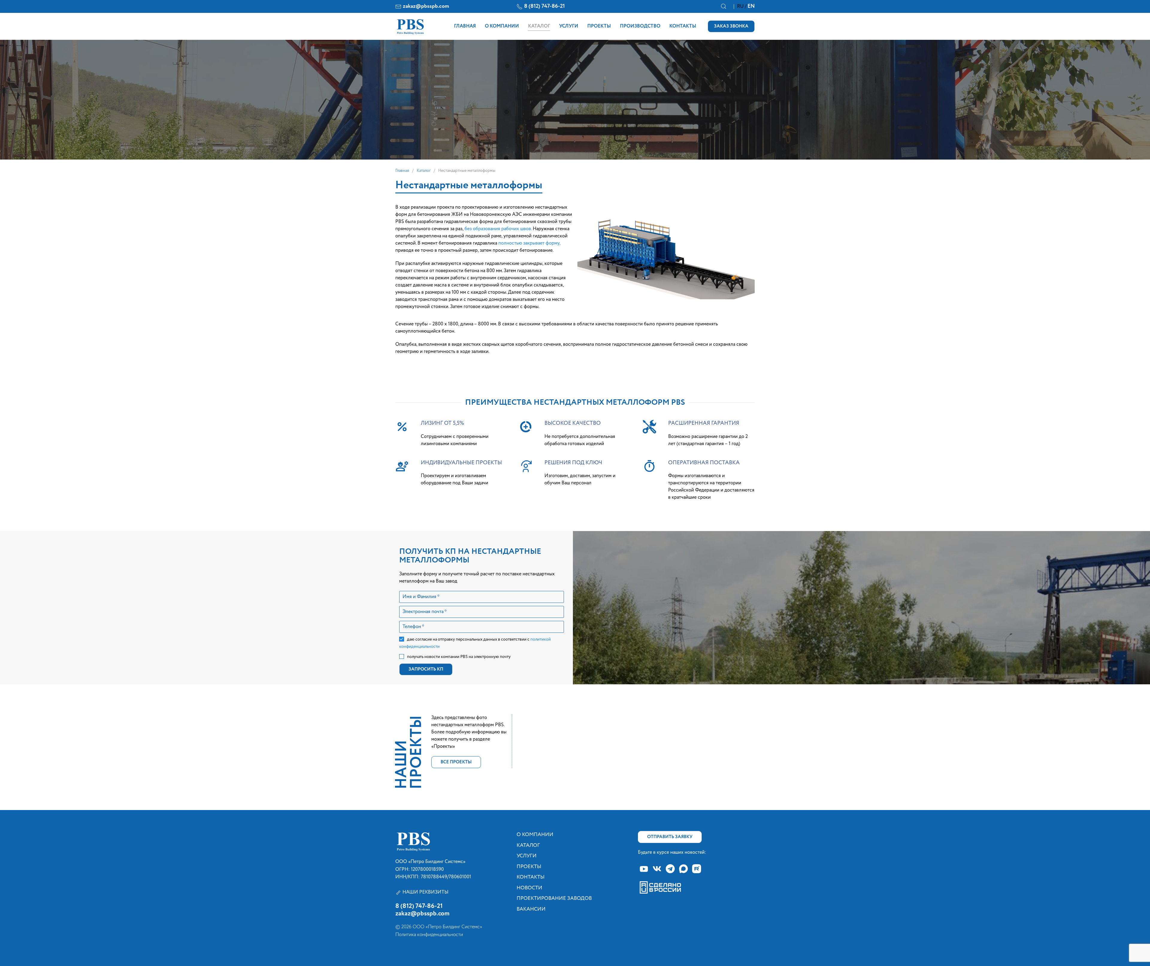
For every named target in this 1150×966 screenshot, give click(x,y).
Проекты (599, 26)
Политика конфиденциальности (429, 934)
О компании (502, 26)
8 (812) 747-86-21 (544, 6)
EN (751, 6)
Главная (465, 26)
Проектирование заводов (554, 898)
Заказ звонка (731, 26)
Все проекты (456, 762)
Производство (640, 26)
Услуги (568, 26)
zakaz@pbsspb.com (426, 6)
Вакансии (531, 909)
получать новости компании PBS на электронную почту (459, 657)
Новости (529, 888)
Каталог (539, 26)
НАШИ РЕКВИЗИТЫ (425, 892)
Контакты (682, 26)
